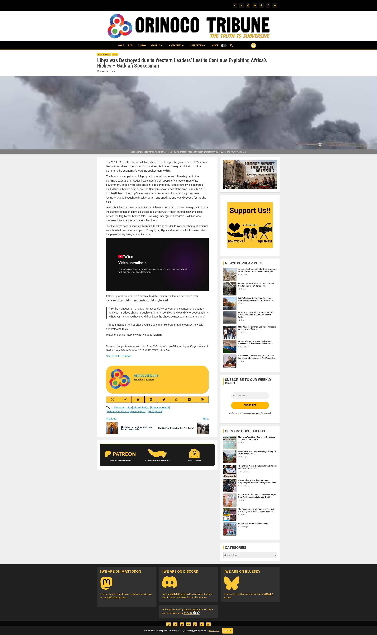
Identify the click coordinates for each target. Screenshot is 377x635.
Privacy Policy (214, 631)
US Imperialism (155, 411)
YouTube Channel (248, 45)
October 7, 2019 (107, 71)
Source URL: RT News (118, 356)
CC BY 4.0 (187, 613)
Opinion (142, 45)
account (116, 597)
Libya (129, 407)
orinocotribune (146, 375)
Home (121, 45)
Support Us (196, 45)
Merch (215, 45)
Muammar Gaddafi (160, 407)
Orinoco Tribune (191, 609)
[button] (231, 45)
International (104, 54)
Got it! (228, 631)
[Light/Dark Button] (224, 45)
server (177, 594)
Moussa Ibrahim (141, 407)
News (131, 45)
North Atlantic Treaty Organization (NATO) (126, 411)
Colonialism (119, 407)
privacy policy (255, 413)
